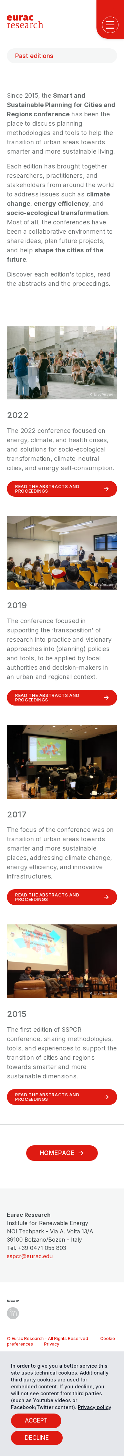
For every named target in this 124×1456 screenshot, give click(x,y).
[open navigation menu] (110, 25)
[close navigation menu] (112, 259)
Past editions (34, 55)
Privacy (51, 1344)
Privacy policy (94, 1407)
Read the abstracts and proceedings (47, 489)
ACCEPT (36, 1420)
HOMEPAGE (57, 1152)
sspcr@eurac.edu (30, 1256)
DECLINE (37, 1437)
